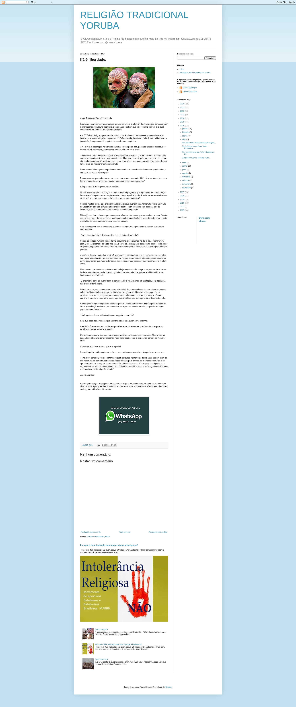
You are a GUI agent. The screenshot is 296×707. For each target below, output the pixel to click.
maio (184, 162)
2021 (182, 207)
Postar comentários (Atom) (98, 536)
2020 (182, 203)
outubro (185, 180)
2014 (182, 118)
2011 (182, 107)
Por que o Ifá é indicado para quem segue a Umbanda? (109, 545)
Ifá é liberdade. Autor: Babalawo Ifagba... (199, 143)
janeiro (185, 129)
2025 (182, 210)
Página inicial (124, 532)
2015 (182, 122)
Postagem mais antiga (158, 532)
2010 (182, 104)
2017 (182, 192)
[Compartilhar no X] (109, 445)
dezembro (186, 188)
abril (184, 139)
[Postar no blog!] (106, 445)
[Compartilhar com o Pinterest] (115, 445)
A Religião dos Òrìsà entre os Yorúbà (195, 73)
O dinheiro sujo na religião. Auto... (196, 158)
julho (184, 170)
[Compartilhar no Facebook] (112, 445)
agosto (185, 173)
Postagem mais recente (91, 532)
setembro (186, 177)
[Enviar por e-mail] (103, 445)
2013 (182, 115)
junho (184, 166)
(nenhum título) (101, 629)
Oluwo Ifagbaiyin (190, 88)
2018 (182, 196)
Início (182, 69)
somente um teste (190, 92)
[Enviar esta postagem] (98, 445)
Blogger (168, 687)
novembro (186, 184)
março (185, 136)
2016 (182, 125)
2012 (182, 111)
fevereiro (186, 132)
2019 (182, 199)
